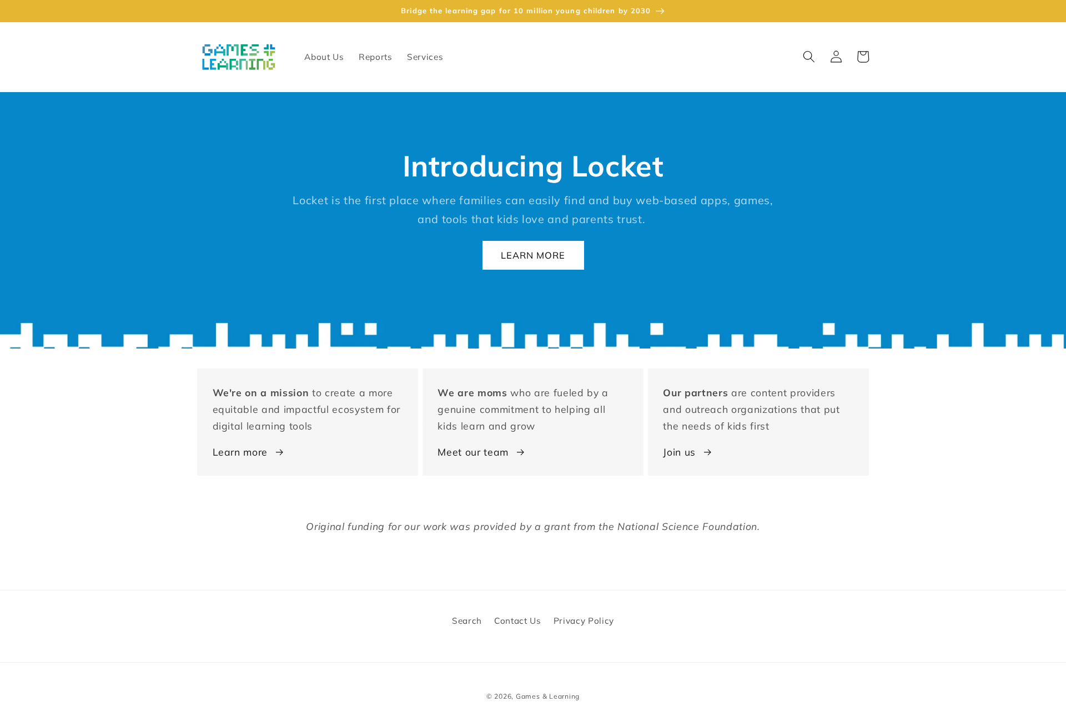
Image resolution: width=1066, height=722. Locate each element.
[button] (809, 56)
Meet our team (473, 452)
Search (467, 620)
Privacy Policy (584, 620)
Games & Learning (548, 696)
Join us (679, 452)
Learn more (240, 452)
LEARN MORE (533, 255)
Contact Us (517, 620)
